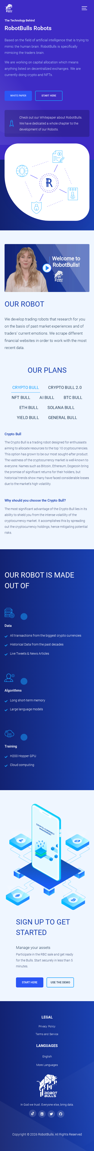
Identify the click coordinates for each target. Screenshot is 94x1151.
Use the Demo (60, 982)
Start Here (49, 95)
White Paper (18, 95)
